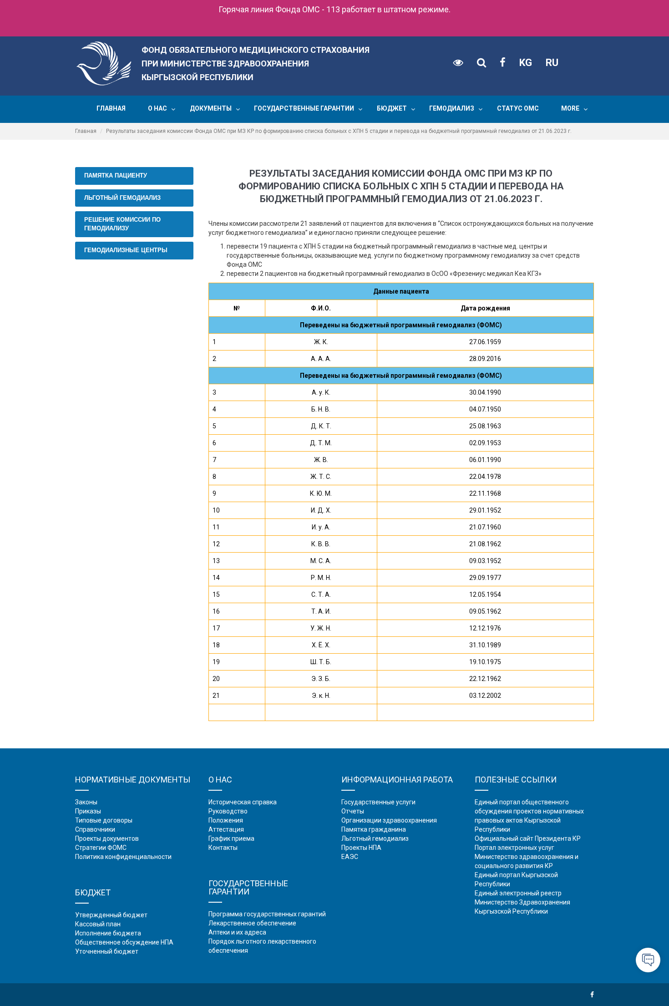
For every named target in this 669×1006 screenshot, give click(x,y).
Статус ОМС (518, 108)
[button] (173, 109)
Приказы (88, 811)
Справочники (95, 829)
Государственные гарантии (304, 108)
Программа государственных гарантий (267, 914)
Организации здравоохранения (389, 820)
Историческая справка (242, 802)
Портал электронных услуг (514, 847)
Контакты (223, 847)
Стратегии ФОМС (101, 847)
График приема (231, 838)
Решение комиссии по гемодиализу (122, 224)
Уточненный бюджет (106, 951)
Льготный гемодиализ (122, 197)
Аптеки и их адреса (237, 932)
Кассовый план (98, 924)
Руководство (228, 811)
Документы (211, 108)
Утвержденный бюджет (111, 915)
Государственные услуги (378, 802)
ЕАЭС (349, 856)
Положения (225, 820)
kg (525, 62)
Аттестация (226, 829)
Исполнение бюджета (108, 933)
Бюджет (392, 108)
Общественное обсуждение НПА (124, 942)
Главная (111, 108)
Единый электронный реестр (518, 893)
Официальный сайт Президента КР (528, 838)
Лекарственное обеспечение (252, 923)
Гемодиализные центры (125, 250)
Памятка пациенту (115, 175)
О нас (157, 108)
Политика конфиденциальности (123, 856)
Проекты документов (107, 838)
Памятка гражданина (373, 829)
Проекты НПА (361, 847)
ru (552, 62)
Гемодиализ (451, 108)
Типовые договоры (103, 820)
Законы (86, 802)
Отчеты (352, 811)
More (570, 108)
